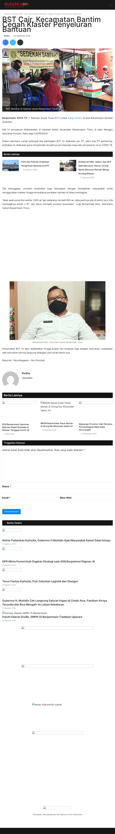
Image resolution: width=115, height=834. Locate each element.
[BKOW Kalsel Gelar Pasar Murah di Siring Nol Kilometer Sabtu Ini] (57, 410)
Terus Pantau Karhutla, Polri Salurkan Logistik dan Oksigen (40, 581)
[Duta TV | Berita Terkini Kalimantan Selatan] (16, 5)
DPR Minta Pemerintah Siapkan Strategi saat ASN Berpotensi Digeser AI (48, 561)
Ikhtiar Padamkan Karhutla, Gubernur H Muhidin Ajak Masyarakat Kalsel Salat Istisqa (56, 540)
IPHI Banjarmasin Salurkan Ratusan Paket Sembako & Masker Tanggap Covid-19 (15, 427)
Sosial (15, 13)
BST (57, 118)
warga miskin (75, 118)
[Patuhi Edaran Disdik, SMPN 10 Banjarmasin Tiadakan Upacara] (24, 613)
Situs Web (66, 497)
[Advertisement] (57, 247)
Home (7, 13)
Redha (7, 36)
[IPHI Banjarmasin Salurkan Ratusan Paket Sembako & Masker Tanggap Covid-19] (19, 411)
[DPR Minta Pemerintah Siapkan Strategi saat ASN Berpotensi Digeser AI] (11, 549)
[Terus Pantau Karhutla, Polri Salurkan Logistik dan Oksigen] (11, 570)
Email (6, 497)
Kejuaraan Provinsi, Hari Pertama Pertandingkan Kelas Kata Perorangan (95, 427)
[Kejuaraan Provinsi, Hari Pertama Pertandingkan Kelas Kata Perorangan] (96, 411)
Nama (6, 486)
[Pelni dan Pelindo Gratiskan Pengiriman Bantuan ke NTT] (10, 165)
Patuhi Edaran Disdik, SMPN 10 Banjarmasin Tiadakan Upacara (42, 616)
